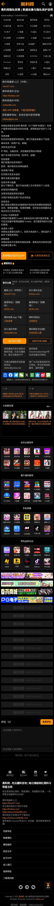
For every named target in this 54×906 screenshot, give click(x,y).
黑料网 (21, 896)
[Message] (48, 375)
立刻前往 (33, 321)
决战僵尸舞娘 (33, 44)
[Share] (5, 375)
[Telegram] (16, 375)
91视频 (20, 74)
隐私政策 (23, 905)
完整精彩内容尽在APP (14, 255)
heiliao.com (34, 294)
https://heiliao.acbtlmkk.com (15, 818)
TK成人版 (47, 56)
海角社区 (7, 56)
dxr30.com (9, 309)
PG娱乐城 (7, 26)
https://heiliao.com (11, 96)
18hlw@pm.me (10, 119)
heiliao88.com (9, 105)
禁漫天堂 (33, 62)
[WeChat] (21, 375)
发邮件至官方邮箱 (39, 341)
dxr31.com (34, 309)
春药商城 (33, 20)
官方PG (20, 26)
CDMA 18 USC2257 (36, 905)
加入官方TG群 (14, 341)
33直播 (7, 44)
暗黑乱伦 (33, 50)
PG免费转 (20, 38)
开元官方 (47, 32)
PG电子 (7, 32)
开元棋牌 (33, 26)
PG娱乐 (34, 32)
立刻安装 (8, 321)
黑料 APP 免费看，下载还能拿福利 (19, 110)
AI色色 (20, 68)
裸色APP (46, 74)
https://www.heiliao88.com (14, 812)
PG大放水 (47, 38)
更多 (48, 406)
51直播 (34, 38)
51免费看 (20, 50)
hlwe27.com (8, 86)
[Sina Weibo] (42, 375)
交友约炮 (7, 20)
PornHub (7, 62)
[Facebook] (10, 375)
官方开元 (47, 26)
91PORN (33, 56)
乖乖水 (47, 20)
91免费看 (7, 50)
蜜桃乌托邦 (47, 44)
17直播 (20, 32)
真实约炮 (20, 20)
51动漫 (34, 74)
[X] (26, 375)
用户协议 (14, 905)
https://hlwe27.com (11, 803)
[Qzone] (37, 375)
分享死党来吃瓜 (42, 255)
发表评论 (46, 722)
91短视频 (20, 56)
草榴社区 (7, 68)
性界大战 (20, 44)
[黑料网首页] (27, 4)
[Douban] (32, 375)
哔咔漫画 (47, 68)
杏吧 (7, 74)
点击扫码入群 (35, 333)
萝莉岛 (20, 62)
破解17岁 (47, 50)
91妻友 (47, 62)
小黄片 (33, 68)
